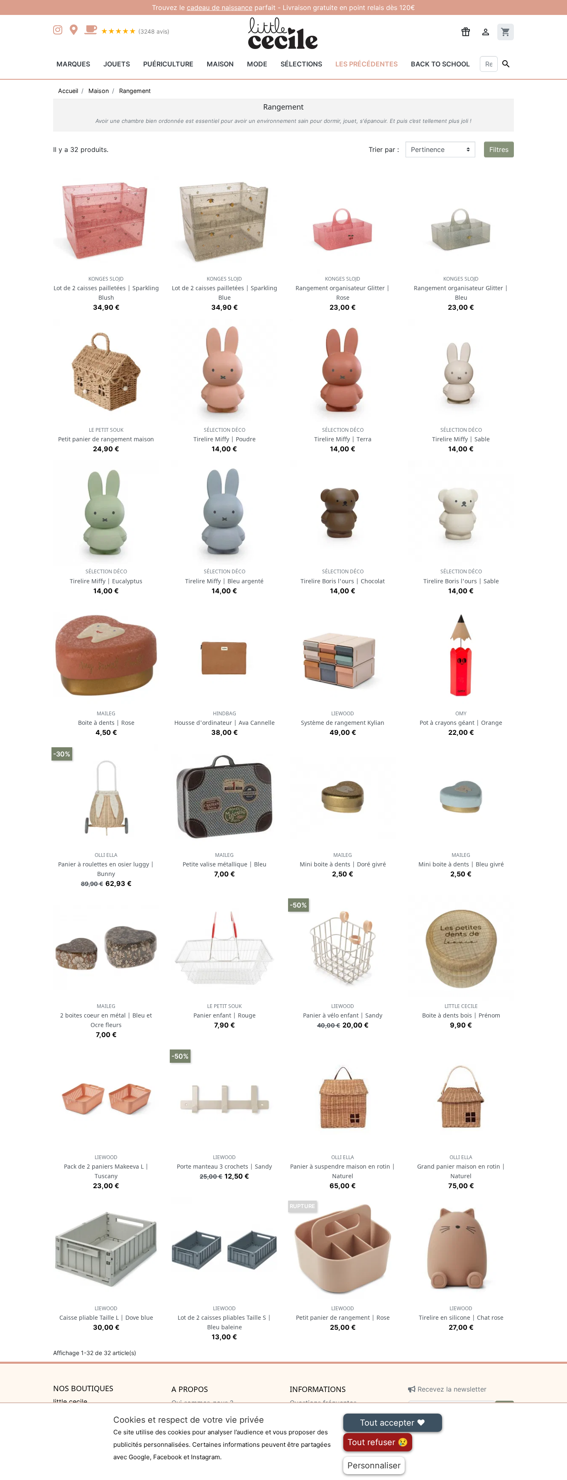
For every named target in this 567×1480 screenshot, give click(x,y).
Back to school (440, 64)
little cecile (70, 1401)
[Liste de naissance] (466, 31)
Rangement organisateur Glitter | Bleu (461, 288)
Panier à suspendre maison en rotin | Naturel (342, 1167)
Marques (73, 64)
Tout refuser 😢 (377, 1442)
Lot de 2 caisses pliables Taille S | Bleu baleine (224, 1318)
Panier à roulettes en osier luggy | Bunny (106, 864)
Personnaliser (374, 1465)
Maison (220, 64)
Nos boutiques (83, 1388)
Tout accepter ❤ (392, 1423)
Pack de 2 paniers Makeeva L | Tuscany (106, 1167)
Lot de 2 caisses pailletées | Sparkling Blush (106, 288)
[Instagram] (59, 30)
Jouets (116, 64)
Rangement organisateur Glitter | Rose (343, 288)
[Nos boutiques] (76, 30)
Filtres (498, 149)
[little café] (90, 30)
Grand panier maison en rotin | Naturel (461, 1167)
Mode (257, 64)
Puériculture (168, 64)
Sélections (301, 64)
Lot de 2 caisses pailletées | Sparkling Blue (224, 288)
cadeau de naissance (219, 7)
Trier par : (384, 149)
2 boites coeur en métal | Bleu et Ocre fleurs (106, 1016)
